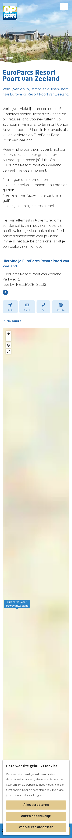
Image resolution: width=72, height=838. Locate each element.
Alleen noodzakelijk (36, 816)
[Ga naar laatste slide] (4, 35)
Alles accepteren (36, 805)
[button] (17, 606)
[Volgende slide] (68, 35)
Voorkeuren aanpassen (36, 827)
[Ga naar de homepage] (12, 11)
